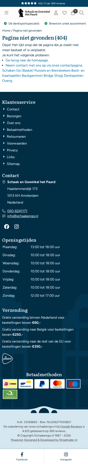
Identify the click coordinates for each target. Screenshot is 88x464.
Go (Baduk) (25, 70)
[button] (6, 13)
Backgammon (32, 76)
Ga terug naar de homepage (27, 60)
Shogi (58, 76)
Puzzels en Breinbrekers (52, 70)
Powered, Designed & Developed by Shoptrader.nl (44, 440)
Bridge (48, 76)
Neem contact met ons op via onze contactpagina (44, 65)
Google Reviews (71, 426)
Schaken (8, 70)
